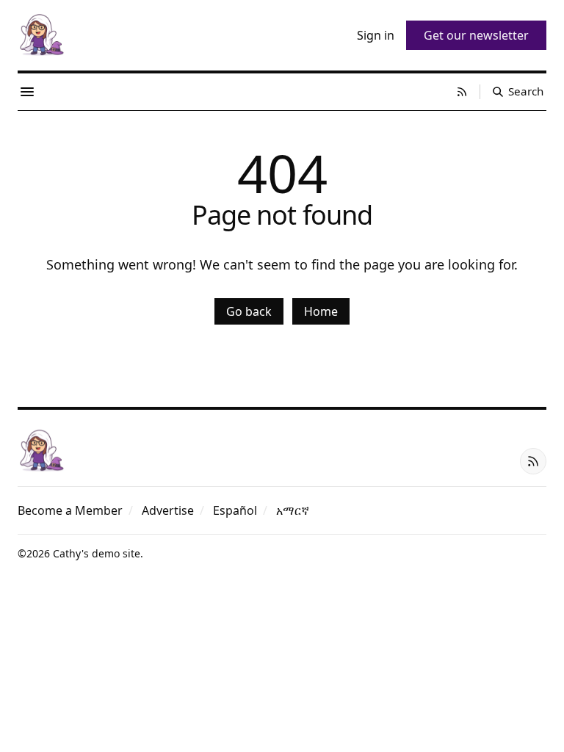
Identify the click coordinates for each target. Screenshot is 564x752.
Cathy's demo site (96, 553)
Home (321, 311)
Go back (249, 311)
